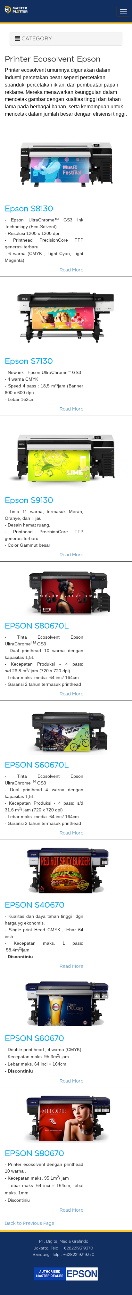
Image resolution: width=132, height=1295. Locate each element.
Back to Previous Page (29, 1223)
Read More (71, 270)
